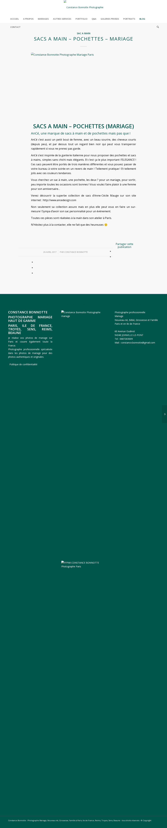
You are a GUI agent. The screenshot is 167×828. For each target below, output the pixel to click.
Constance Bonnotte (76, 252)
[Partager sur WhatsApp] (36, 262)
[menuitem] (14, 19)
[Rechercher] (157, 27)
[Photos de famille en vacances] (164, 414)
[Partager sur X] (114, 256)
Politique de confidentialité (23, 364)
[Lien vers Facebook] (146, 7)
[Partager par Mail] (36, 273)
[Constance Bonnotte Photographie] (83, 7)
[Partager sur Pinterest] (36, 267)
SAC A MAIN (83, 33)
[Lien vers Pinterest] (151, 7)
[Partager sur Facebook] (114, 251)
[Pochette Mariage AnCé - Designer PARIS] (83, 87)
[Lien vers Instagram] (156, 7)
